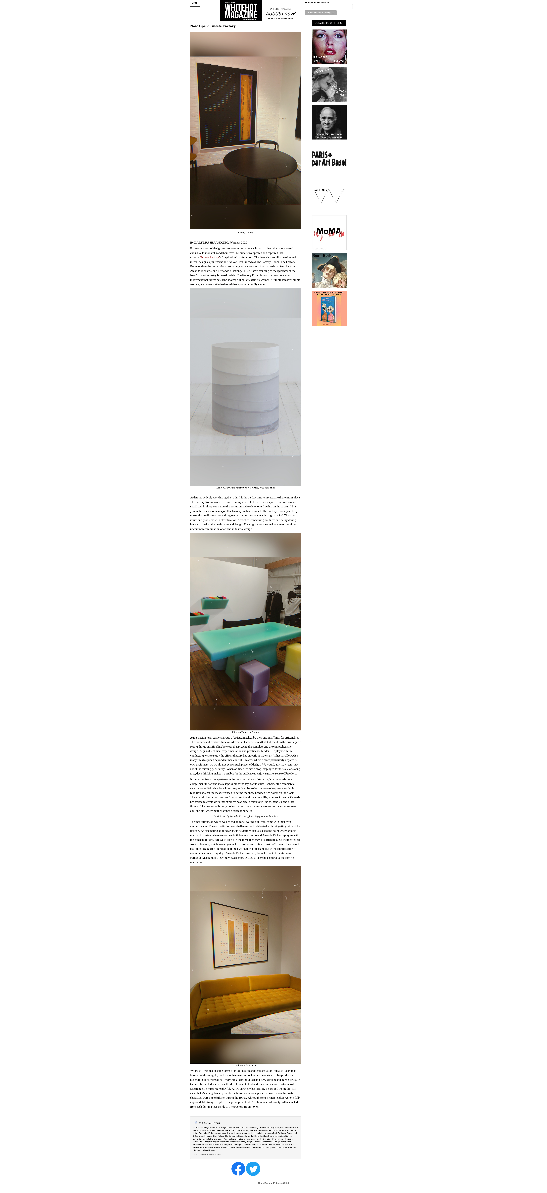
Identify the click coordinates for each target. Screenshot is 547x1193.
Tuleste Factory (209, 257)
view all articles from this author (207, 1154)
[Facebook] (238, 1168)
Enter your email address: (317, 2)
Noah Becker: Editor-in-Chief (273, 1183)
